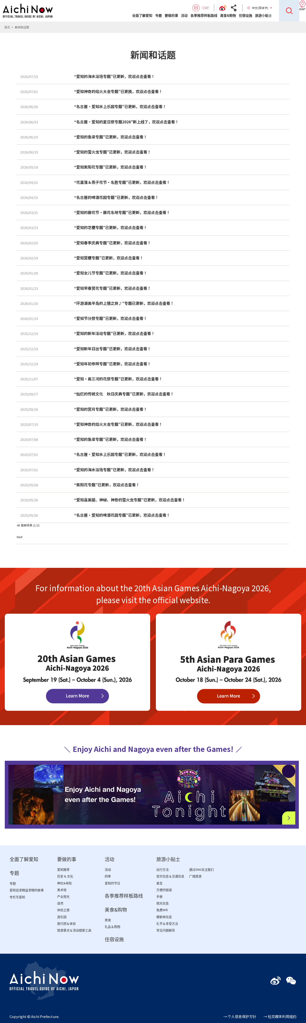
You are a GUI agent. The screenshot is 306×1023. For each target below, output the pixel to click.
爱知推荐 (63, 869)
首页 (7, 27)
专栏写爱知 (17, 897)
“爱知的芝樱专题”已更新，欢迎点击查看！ (110, 227)
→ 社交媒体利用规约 (279, 1016)
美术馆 (61, 890)
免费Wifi (162, 910)
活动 (184, 15)
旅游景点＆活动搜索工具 (74, 930)
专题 (158, 15)
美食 (108, 920)
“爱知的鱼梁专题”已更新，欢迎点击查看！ (110, 137)
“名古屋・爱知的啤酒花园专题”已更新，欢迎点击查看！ (122, 515)
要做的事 (171, 15)
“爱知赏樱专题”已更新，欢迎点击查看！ (108, 258)
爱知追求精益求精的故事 (27, 890)
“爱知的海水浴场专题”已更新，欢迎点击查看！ (114, 76)
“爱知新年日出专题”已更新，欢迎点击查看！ (112, 348)
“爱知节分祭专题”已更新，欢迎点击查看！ (110, 318)
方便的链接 (164, 890)
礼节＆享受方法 (167, 923)
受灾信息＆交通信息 (170, 876)
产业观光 (63, 896)
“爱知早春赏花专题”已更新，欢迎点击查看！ (112, 288)
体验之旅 (63, 910)
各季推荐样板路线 (204, 15)
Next (19, 537)
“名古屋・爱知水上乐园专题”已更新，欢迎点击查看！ (120, 106)
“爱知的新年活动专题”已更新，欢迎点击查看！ (114, 333)
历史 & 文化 (65, 876)
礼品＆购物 (112, 927)
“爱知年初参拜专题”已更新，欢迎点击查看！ (112, 364)
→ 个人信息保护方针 (239, 1016)
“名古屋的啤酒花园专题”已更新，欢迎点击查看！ (116, 197)
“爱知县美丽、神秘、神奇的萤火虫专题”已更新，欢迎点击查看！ (130, 500)
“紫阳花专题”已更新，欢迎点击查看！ (107, 484)
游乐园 (61, 917)
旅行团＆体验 (66, 923)
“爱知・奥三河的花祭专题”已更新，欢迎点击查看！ (118, 379)
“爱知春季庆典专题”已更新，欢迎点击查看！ (112, 243)
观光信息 (162, 903)
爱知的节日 (112, 883)
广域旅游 (195, 876)
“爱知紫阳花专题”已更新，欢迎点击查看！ (110, 167)
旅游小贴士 (263, 15)
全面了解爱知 (142, 15)
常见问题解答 (165, 930)
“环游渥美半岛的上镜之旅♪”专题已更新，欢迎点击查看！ (124, 303)
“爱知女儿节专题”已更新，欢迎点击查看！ (110, 273)
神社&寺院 (64, 883)
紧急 (159, 883)
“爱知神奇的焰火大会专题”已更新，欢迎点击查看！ (118, 424)
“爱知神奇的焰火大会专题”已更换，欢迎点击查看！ (118, 91)
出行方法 (162, 869)
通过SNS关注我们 (201, 869)
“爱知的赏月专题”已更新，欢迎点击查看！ (110, 409)
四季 (108, 876)
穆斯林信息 (164, 917)
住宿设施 (245, 15)
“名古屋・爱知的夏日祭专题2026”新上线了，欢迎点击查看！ (126, 122)
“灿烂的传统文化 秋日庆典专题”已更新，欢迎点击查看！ (124, 394)
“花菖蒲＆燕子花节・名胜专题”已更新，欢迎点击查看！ (122, 182)
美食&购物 (228, 15)
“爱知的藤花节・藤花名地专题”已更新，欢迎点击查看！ (122, 212)
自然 (60, 903)
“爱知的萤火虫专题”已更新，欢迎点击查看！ (112, 152)
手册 (159, 896)
